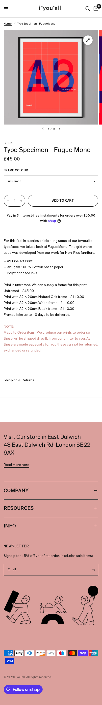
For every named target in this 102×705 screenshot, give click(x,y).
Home (8, 23)
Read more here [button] (16, 465)
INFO (10, 525)
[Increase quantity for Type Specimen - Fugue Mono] (21, 200)
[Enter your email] (93, 570)
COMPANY (16, 490)
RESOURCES (19, 508)
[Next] (59, 129)
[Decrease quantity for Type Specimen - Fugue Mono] (7, 200)
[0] (95, 8)
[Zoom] (88, 40)
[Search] (88, 8)
